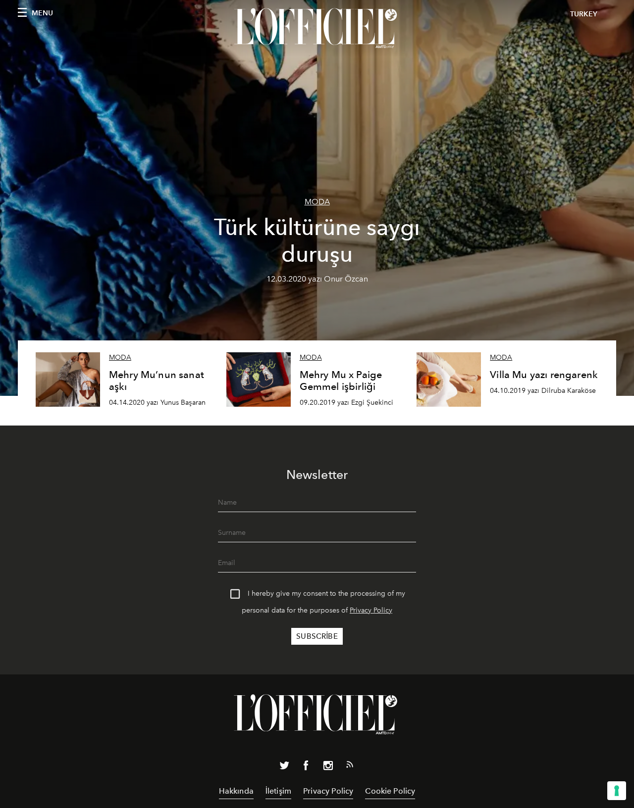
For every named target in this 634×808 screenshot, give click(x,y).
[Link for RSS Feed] (350, 766)
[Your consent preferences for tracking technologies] (616, 790)
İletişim (278, 791)
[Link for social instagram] (328, 767)
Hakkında (236, 791)
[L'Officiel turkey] (317, 28)
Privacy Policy (371, 610)
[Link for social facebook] (306, 767)
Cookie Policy (390, 791)
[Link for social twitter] (284, 767)
